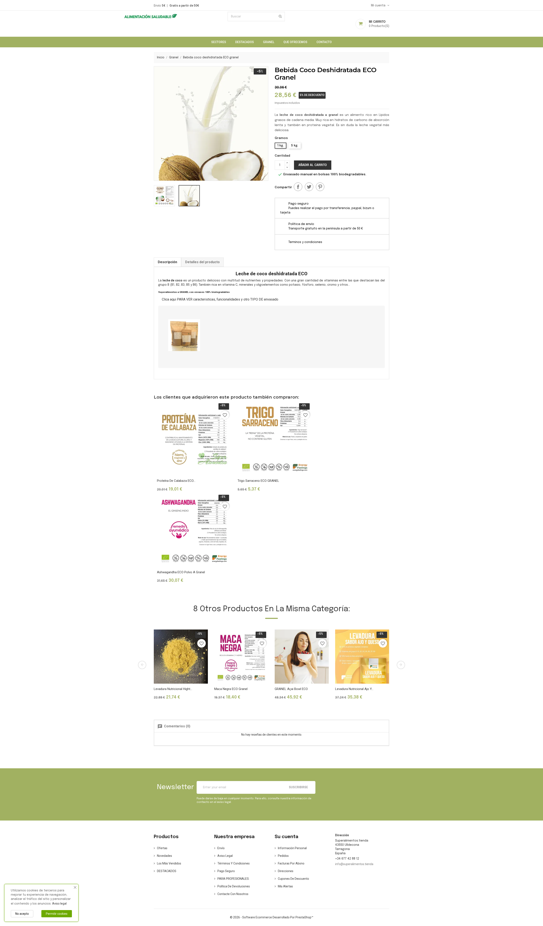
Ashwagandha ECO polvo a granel (181, 572)
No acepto (22, 913)
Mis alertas (285, 886)
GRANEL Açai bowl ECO (291, 689)
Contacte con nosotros (232, 894)
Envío (221, 848)
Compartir (298, 187)
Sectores (218, 42)
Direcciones (285, 871)
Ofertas (162, 848)
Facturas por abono (291, 863)
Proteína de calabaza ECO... (176, 481)
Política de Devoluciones (233, 886)
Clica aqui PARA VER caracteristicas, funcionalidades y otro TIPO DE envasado (220, 299)
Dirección (342, 835)
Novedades (164, 855)
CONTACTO (324, 42)
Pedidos (283, 855)
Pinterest (320, 187)
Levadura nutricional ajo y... (354, 689)
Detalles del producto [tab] (202, 262)
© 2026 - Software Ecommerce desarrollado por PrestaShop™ (271, 917)
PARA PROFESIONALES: (233, 878)
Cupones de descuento (293, 878)
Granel (268, 42)
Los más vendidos (169, 863)
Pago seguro (226, 871)
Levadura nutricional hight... (173, 689)
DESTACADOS (244, 42)
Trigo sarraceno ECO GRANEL (258, 481)
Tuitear (309, 187)
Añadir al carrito (312, 165)
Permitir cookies (56, 913)
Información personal (292, 848)
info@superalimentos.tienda (354, 864)
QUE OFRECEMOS (295, 42)
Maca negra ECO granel (231, 689)
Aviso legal (225, 855)
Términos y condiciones (233, 863)
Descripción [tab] (167, 262)
